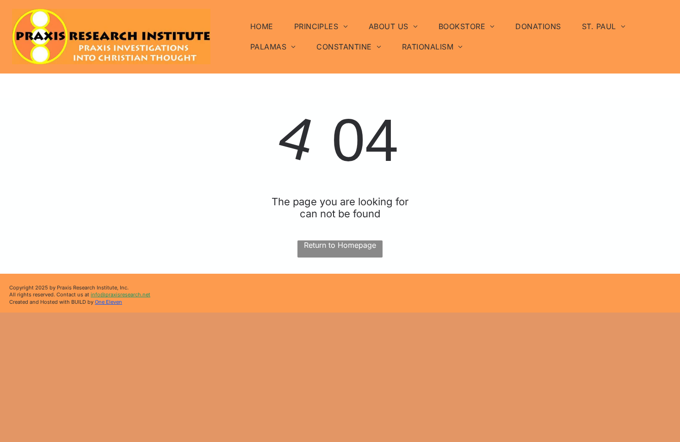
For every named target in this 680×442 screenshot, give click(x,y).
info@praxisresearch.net (120, 294)
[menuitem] (265, 26)
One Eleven (108, 302)
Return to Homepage (340, 245)
